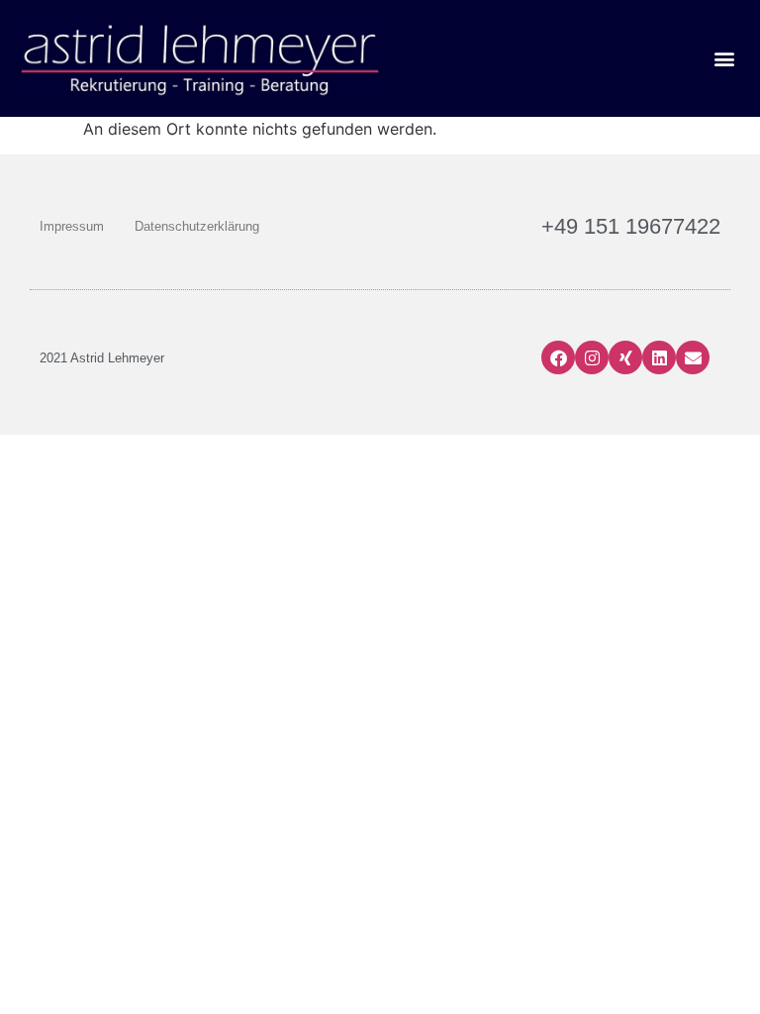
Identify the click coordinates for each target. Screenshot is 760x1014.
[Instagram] (592, 357)
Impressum (72, 226)
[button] (724, 58)
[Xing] (625, 357)
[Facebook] (558, 357)
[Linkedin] (659, 357)
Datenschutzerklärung (197, 226)
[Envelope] (693, 357)
